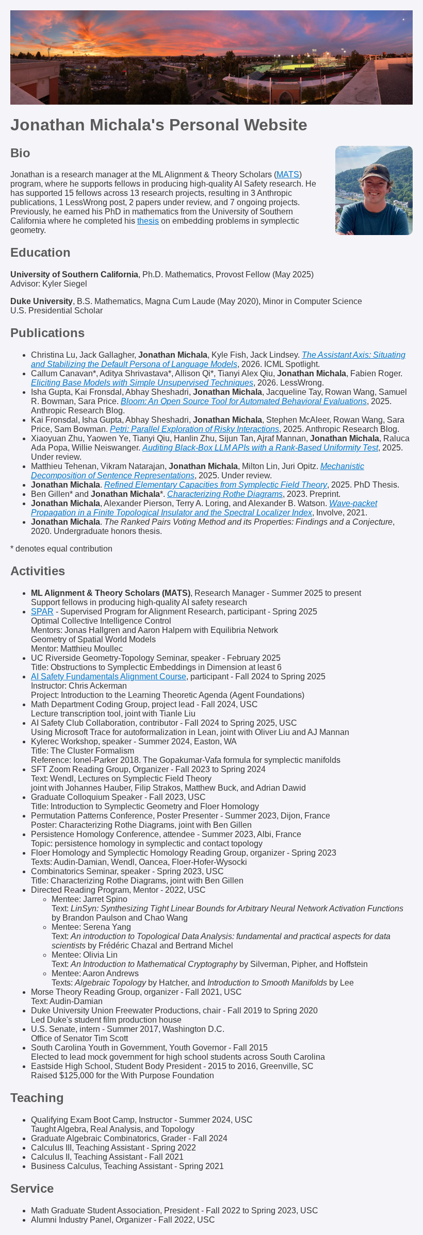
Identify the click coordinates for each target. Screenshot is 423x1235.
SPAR (42, 611)
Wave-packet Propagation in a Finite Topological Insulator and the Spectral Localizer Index (204, 508)
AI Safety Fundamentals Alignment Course (108, 676)
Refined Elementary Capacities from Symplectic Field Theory (215, 484)
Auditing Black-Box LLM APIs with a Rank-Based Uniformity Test (260, 447)
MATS (287, 174)
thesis (148, 220)
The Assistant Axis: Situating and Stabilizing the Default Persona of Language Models (218, 360)
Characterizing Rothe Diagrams (225, 494)
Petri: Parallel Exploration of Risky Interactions (194, 429)
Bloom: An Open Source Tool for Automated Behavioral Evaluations (244, 401)
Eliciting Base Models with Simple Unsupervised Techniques (142, 382)
